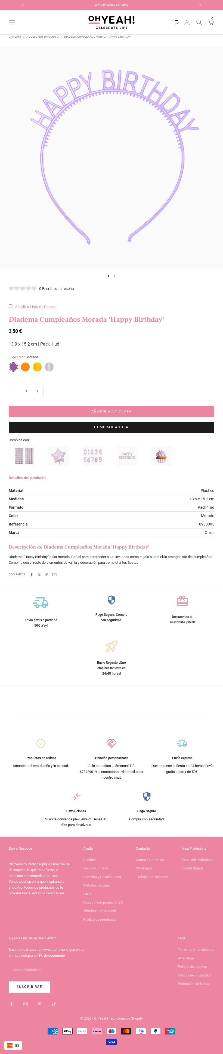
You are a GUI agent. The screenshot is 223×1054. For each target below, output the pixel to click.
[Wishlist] (176, 22)
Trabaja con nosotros (152, 877)
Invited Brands (193, 868)
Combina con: (19, 440)
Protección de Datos (193, 984)
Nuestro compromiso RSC (103, 902)
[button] (32, 307)
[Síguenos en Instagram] (25, 1004)
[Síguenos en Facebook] (11, 1004)
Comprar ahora (111, 427)
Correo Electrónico (150, 860)
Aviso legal (186, 958)
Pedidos (89, 860)
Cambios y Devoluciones (102, 877)
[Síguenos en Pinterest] (39, 1004)
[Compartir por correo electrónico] (54, 574)
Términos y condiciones (196, 949)
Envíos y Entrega (95, 868)
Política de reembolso (99, 919)
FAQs (87, 894)
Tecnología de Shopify (126, 1018)
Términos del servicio (99, 911)
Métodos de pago (96, 885)
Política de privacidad (194, 975)
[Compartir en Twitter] (39, 574)
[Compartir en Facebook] (31, 574)
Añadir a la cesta (111, 411)
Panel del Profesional (198, 860)
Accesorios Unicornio (42, 36)
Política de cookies (192, 967)
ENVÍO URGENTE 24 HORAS (111, 4)
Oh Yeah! (15, 36)
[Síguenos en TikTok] (54, 1004)
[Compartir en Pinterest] (47, 574)
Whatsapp (144, 868)
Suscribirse (29, 987)
